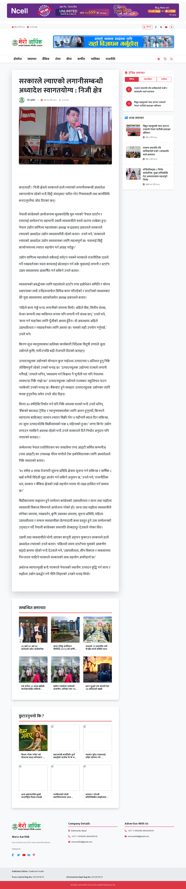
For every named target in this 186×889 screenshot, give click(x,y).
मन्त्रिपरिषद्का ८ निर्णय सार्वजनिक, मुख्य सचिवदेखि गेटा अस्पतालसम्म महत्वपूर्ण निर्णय (155, 175)
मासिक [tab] (164, 79)
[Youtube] (24, 855)
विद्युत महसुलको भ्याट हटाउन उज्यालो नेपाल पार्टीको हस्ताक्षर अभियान (150, 104)
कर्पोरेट (81, 59)
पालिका (95, 59)
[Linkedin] (30, 855)
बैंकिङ (45, 59)
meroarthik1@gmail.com (81, 842)
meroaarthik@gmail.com (138, 836)
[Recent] (165, 59)
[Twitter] (19, 855)
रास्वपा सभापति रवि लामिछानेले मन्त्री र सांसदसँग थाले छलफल (150, 90)
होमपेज (18, 59)
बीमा (69, 59)
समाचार (31, 59)
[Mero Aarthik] (36, 827)
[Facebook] (14, 855)
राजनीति (110, 59)
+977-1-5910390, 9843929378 (84, 836)
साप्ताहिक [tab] (148, 79)
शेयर (58, 59)
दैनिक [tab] (131, 79)
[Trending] (158, 59)
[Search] (171, 59)
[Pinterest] (35, 855)
